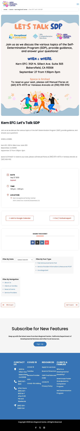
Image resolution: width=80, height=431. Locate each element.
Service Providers (11, 293)
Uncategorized (43, 270)
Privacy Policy (47, 386)
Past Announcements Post (47, 263)
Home (5, 9)
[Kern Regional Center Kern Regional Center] (9, 4)
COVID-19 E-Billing (34, 383)
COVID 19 (30, 367)
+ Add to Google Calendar (20, 218)
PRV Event (9, 305)
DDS (28, 379)
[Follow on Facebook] (36, 427)
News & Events (10, 289)
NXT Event (70, 305)
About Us (8, 283)
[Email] (47, 242)
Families (30, 371)
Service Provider (33, 375)
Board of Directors (49, 371)
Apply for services (49, 367)
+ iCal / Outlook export (62, 218)
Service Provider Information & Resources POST (55, 267)
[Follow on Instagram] (44, 427)
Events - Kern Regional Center (18, 9)
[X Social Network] (37, 242)
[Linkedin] (42, 242)
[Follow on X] (40, 427)
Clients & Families (11, 286)
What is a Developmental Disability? (63, 371)
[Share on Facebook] (33, 242)
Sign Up (40, 344)
